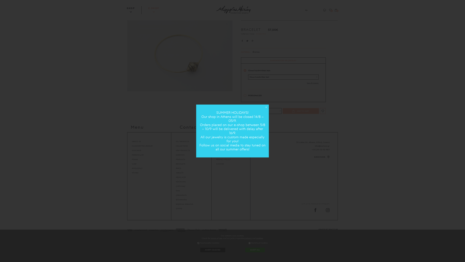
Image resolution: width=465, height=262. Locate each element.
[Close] (266, 107)
